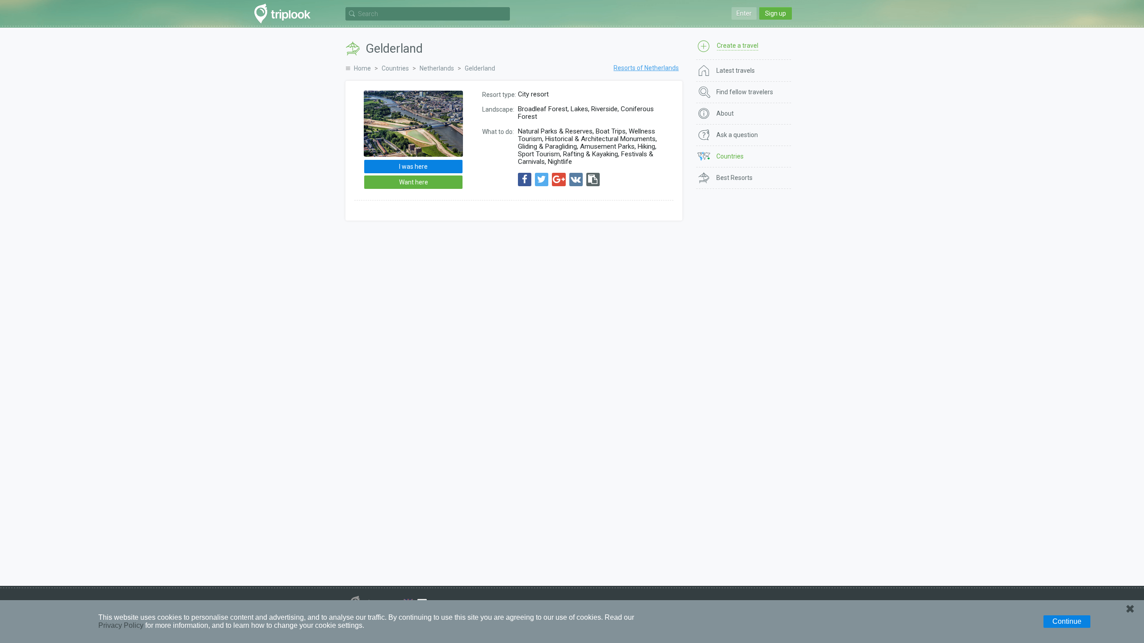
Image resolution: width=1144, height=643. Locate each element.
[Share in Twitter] (541, 179)
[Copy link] (593, 179)
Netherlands (437, 68)
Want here (413, 182)
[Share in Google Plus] (559, 179)
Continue (1066, 621)
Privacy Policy (120, 625)
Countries (395, 68)
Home (362, 68)
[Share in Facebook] (524, 179)
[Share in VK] (576, 179)
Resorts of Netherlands (646, 67)
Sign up (775, 13)
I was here (413, 166)
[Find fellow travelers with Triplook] (284, 13)
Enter (744, 13)
